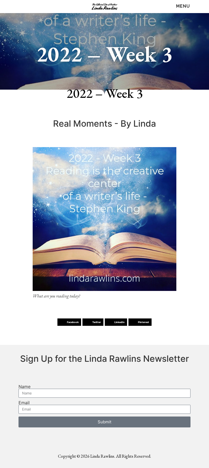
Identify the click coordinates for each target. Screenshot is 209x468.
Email (24, 402)
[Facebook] (11, 6)
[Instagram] (33, 6)
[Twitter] (22, 6)
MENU (183, 6)
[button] (69, 322)
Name (24, 386)
